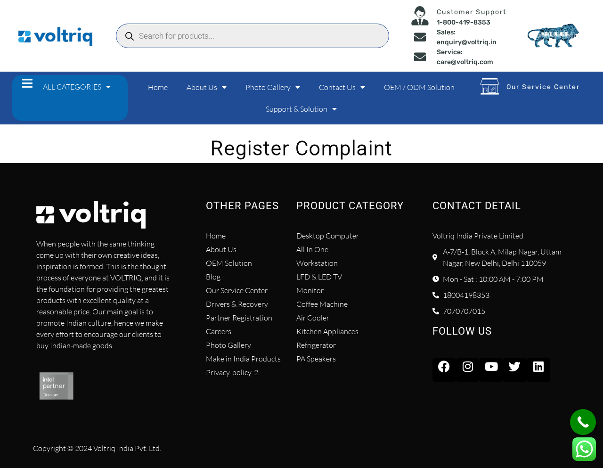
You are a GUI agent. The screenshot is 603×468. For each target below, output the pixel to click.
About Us (202, 87)
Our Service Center (543, 87)
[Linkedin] (538, 370)
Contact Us (337, 87)
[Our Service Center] (489, 86)
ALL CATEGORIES (72, 86)
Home (158, 87)
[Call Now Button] (583, 422)
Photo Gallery (268, 87)
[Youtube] (491, 370)
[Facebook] (444, 370)
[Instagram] (468, 370)
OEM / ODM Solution (419, 87)
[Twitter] (515, 370)
